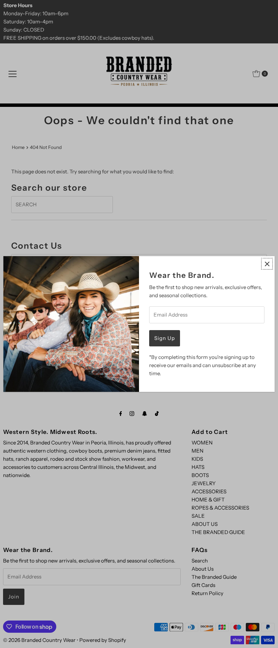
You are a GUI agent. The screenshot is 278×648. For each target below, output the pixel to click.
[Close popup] (267, 264)
